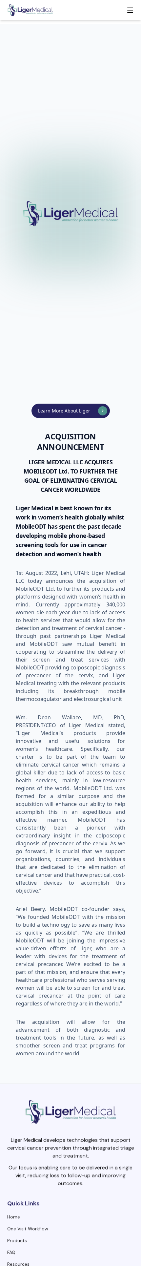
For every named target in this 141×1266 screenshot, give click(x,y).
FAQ (11, 1251)
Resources (18, 1262)
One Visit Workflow (27, 1227)
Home (13, 1215)
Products (17, 1239)
